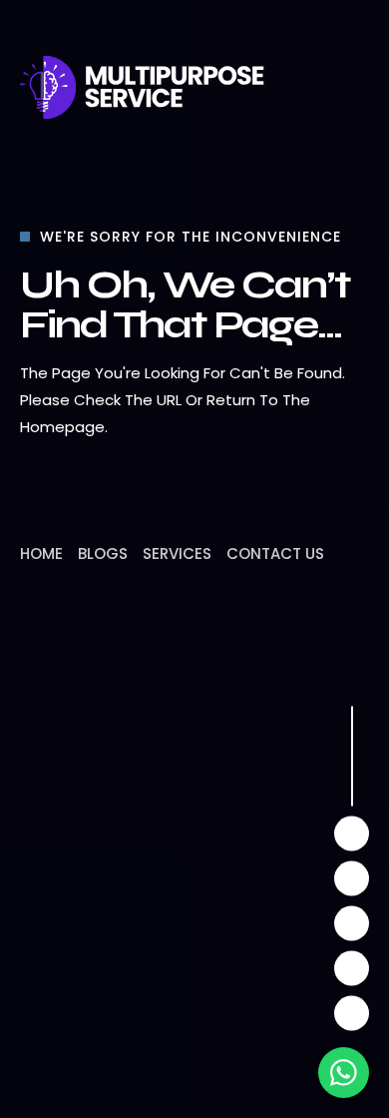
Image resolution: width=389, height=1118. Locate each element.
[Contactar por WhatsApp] (343, 1072)
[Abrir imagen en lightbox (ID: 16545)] (65, 868)
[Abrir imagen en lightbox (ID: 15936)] (324, 868)
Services (177, 553)
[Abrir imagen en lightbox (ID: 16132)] (194, 868)
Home (41, 553)
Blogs (103, 553)
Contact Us (275, 553)
